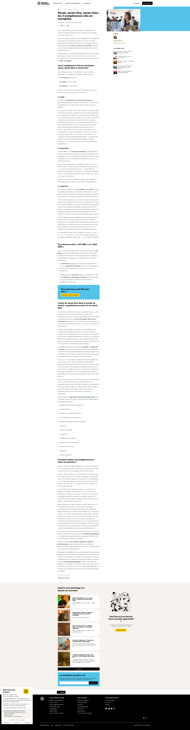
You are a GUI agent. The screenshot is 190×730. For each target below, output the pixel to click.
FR (146, 718)
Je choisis (17, 722)
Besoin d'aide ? (53, 711)
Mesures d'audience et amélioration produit (13, 716)
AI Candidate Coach (55, 706)
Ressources (87, 3)
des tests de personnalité (72, 561)
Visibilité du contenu (8, 715)
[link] (117, 40)
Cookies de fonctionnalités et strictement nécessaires (15, 712)
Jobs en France (54, 702)
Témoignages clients (83, 706)
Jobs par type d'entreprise (56, 704)
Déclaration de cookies (21, 707)
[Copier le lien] (59, 25)
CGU (52, 725)
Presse (107, 704)
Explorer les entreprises (72, 3)
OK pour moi (27, 722)
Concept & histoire (110, 700)
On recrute (108, 702)
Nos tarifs (80, 704)
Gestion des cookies (68, 725)
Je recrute (136, 3)
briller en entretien (65, 60)
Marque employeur (82, 702)
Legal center (58, 725)
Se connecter (147, 3)
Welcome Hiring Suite (83, 700)
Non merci (6, 722)
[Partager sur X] (65, 25)
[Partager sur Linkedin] (68, 25)
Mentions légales (44, 725)
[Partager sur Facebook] (62, 25)
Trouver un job (57, 3)
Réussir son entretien (73, 9)
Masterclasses (53, 708)
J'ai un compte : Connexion (57, 713)
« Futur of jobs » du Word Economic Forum (81, 397)
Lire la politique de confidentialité (9, 707)
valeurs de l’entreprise (92, 533)
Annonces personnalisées (9, 713)
